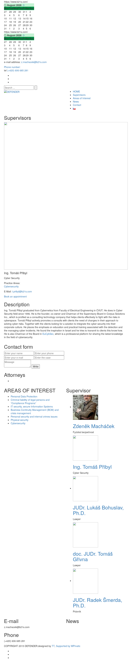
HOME (76, 91)
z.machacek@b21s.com (34, 62)
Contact (77, 105)
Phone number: (12, 67)
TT (53, 646)
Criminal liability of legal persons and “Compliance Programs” (30, 401)
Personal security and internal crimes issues (34, 416)
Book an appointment (15, 296)
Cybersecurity (11, 286)
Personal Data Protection (24, 396)
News (76, 101)
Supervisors (79, 94)
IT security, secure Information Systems (32, 406)
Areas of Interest (82, 98)
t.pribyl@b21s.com (22, 291)
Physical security (19, 420)
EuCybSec (48, 333)
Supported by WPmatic (68, 646)
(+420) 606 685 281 (17, 70)
